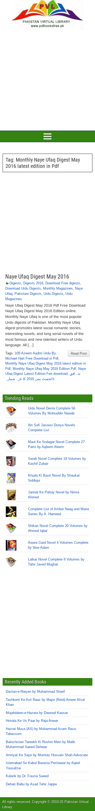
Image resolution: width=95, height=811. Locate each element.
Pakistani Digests (28, 294)
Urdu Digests (53, 294)
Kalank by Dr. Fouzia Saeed (27, 776)
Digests (15, 283)
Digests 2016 (33, 283)
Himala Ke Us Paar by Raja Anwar (32, 721)
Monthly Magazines (58, 288)
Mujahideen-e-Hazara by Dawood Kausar (37, 713)
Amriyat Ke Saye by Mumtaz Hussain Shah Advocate (47, 755)
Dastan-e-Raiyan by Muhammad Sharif (35, 691)
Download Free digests (62, 283)
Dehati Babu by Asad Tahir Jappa (31, 784)
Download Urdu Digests (23, 288)
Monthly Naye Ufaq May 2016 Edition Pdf (44, 369)
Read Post (79, 353)
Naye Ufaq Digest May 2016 (37, 276)
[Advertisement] (47, 80)
